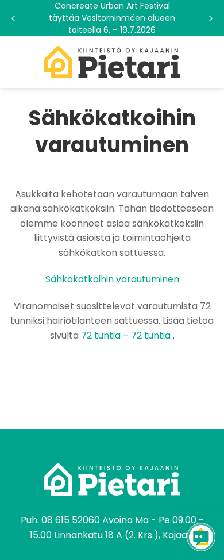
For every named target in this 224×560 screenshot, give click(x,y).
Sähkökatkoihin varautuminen (112, 279)
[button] (112, 18)
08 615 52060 (70, 520)
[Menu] (15, 62)
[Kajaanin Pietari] (112, 62)
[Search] (211, 62)
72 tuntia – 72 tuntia (126, 335)
